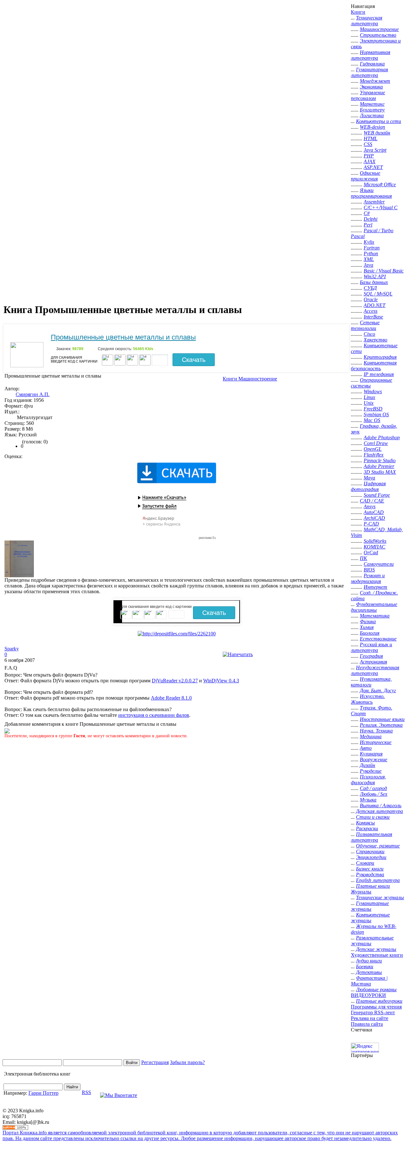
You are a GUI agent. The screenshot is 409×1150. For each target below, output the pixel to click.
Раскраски (367, 828)
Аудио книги (369, 960)
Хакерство (375, 339)
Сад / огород (373, 788)
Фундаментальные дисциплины (374, 607)
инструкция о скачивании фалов (153, 715)
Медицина (371, 736)
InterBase (373, 316)
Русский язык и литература (371, 647)
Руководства (370, 874)
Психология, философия (368, 779)
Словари (365, 863)
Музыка (368, 799)
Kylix (369, 242)
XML (369, 259)
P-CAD (371, 523)
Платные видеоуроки (379, 1001)
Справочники (370, 851)
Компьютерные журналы (370, 917)
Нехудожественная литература (375, 670)
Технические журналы (380, 897)
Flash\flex (373, 454)
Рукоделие (371, 771)
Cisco (369, 334)
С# (367, 213)
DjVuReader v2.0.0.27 (175, 680)
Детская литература (379, 811)
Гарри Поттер (43, 1093)
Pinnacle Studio (380, 460)
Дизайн (367, 765)
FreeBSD (373, 408)
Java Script (375, 150)
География (371, 656)
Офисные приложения (365, 175)
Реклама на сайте (369, 1018)
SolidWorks (375, 541)
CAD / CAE (372, 500)
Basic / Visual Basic (384, 270)
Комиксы (365, 822)
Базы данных (374, 282)
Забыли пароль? (187, 1062)
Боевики (364, 966)
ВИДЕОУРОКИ (368, 995)
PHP (369, 155)
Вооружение (373, 759)
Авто (366, 748)
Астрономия (373, 661)
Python (371, 253)
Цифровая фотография (368, 486)
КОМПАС (374, 546)
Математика (375, 615)
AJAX (369, 161)
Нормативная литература (370, 55)
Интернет (375, 587)
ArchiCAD (374, 518)
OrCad (371, 552)
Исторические (375, 742)
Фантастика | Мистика (369, 980)
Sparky (11, 648)
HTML (370, 138)
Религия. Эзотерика (381, 725)
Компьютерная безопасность (374, 365)
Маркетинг (372, 104)
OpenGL (373, 449)
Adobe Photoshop (382, 437)
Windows (373, 391)
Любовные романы (376, 989)
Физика (368, 621)
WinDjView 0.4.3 (221, 680)
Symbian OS (376, 414)
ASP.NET (373, 167)
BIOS (369, 569)
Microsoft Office (380, 184)
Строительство (378, 35)
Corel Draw (376, 443)
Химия (367, 627)
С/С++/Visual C (380, 207)
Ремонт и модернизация (368, 578)
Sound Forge (377, 495)
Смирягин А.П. (33, 394)
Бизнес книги (369, 868)
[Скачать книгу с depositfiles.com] (177, 633)
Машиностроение (379, 29)
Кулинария (371, 753)
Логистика (372, 115)
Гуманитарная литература (369, 72)
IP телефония (379, 374)
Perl (368, 224)
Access (370, 311)
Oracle (371, 299)
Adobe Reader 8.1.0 (171, 698)
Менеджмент (375, 81)
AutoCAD (374, 512)
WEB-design (372, 127)
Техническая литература (366, 20)
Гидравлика (372, 63)
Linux (369, 397)
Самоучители (379, 564)
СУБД (370, 288)
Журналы (361, 891)
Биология (369, 633)
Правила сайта (367, 1024)
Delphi (370, 219)
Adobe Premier (379, 466)
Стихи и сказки (373, 817)
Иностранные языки (382, 719)
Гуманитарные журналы (370, 906)
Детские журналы (376, 949)
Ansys (369, 506)
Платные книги (373, 886)
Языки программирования (371, 193)
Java (368, 265)
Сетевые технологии (365, 325)
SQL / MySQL (378, 293)
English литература (378, 880)
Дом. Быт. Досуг (378, 690)
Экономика (371, 86)
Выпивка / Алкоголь (380, 805)
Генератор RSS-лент (373, 1012)
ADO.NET (374, 305)
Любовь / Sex (373, 794)
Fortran (372, 247)
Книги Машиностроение (250, 378)
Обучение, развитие (378, 845)
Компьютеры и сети (378, 121)
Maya (369, 477)
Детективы (369, 972)
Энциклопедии (371, 857)
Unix (369, 403)
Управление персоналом (368, 95)
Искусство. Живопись (368, 699)
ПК (363, 558)
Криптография (380, 357)
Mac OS (372, 420)
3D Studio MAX (380, 472)
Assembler (374, 201)
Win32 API (375, 276)
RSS (86, 1092)
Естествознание (378, 638)
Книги (358, 12)
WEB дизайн (377, 132)
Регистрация (155, 1062)
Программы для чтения (376, 1006)
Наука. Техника (376, 730)
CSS (368, 144)
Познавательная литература (371, 837)
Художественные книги (377, 955)
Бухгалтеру (372, 109)
